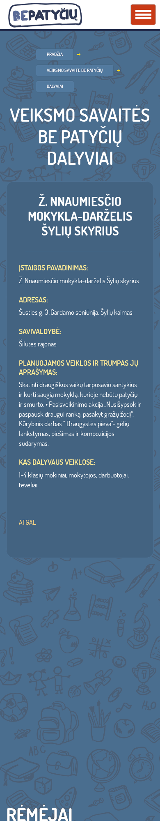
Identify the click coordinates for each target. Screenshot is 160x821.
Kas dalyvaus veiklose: (57, 462)
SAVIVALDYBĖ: (40, 331)
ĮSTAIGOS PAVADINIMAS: (53, 267)
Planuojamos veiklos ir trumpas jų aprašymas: (78, 367)
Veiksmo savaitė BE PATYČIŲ (75, 70)
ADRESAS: (33, 299)
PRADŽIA (55, 54)
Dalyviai (55, 86)
